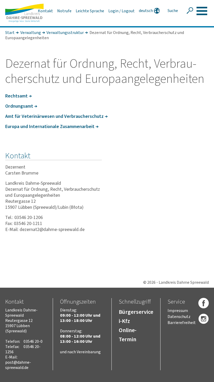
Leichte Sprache (90, 11)
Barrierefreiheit (182, 323)
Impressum (178, 311)
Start (10, 33)
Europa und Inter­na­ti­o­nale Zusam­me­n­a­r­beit (49, 126)
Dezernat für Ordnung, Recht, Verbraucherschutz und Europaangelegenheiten (94, 35)
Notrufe (64, 11)
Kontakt (45, 11)
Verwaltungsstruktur (65, 33)
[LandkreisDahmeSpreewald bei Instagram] (203, 319)
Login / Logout (121, 11)
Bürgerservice (136, 312)
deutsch (146, 11)
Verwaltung (30, 33)
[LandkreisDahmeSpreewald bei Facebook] (203, 303)
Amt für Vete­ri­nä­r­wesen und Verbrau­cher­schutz (54, 116)
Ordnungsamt (19, 106)
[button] (202, 11)
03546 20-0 (33, 341)
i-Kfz (124, 321)
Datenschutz (179, 317)
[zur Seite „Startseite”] (24, 13)
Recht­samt (16, 96)
